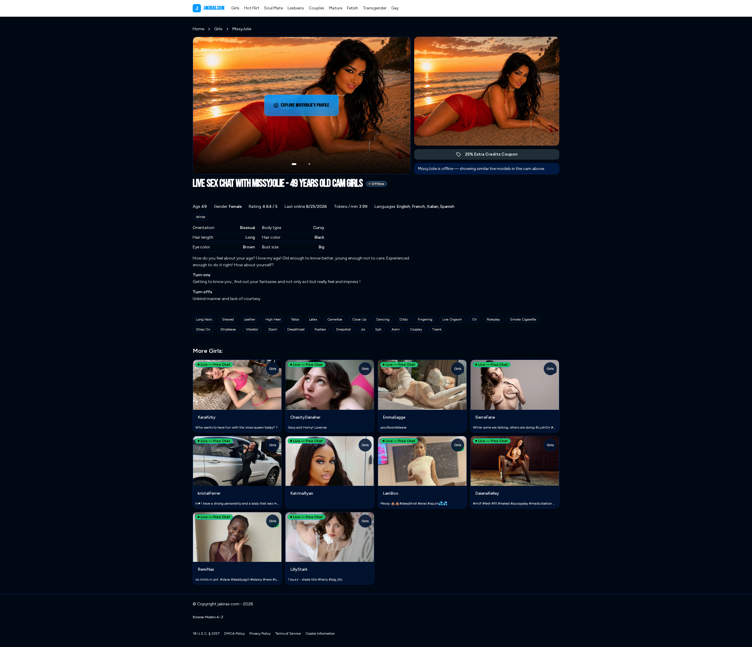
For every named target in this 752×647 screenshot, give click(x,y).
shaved (228, 319)
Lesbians (296, 8)
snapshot (343, 329)
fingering (425, 319)
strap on (203, 329)
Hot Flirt (251, 8)
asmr (396, 329)
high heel (273, 319)
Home (198, 28)
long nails (204, 319)
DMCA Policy (234, 633)
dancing (383, 319)
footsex (320, 329)
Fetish (352, 8)
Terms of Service (288, 633)
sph (378, 329)
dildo (404, 319)
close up (359, 319)
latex (313, 319)
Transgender (375, 8)
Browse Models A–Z (208, 617)
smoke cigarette (523, 319)
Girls (235, 8)
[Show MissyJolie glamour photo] (309, 164)
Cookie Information (320, 633)
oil (474, 319)
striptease (228, 329)
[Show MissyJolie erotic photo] (294, 164)
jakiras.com (209, 8)
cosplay (416, 329)
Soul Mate (273, 8)
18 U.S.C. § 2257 (206, 633)
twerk (437, 329)
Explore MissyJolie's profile (307, 107)
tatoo (295, 319)
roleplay (493, 319)
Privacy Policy (260, 633)
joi (363, 329)
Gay (395, 8)
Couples (316, 8)
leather (249, 319)
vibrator (252, 329)
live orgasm (452, 319)
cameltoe (334, 319)
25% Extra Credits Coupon (494, 156)
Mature (335, 8)
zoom (272, 329)
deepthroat (296, 329)
